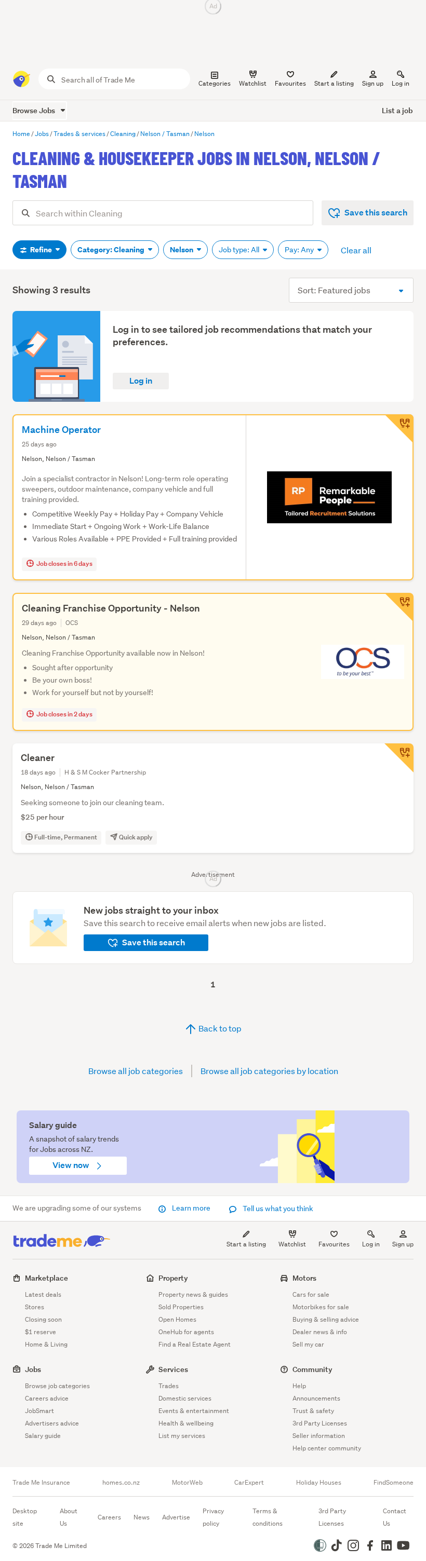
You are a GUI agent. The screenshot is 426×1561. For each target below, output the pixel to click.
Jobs (33, 1369)
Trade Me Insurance (41, 1482)
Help (299, 1385)
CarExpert (249, 1482)
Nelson (182, 250)
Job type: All (240, 249)
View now (71, 1165)
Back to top (219, 1028)
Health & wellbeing (186, 1423)
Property (173, 1278)
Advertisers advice (52, 1423)
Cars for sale (310, 1294)
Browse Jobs (34, 110)
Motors (304, 1278)
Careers (109, 1517)
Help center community (326, 1448)
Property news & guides (193, 1294)
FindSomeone (394, 1482)
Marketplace (46, 1278)
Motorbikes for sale (320, 1306)
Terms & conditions (267, 1517)
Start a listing (246, 1244)
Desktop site (24, 1517)
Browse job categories (57, 1385)
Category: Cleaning (111, 250)
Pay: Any (300, 249)
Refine (41, 250)
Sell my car (308, 1344)
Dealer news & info (319, 1331)
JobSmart (39, 1410)
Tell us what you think (277, 1208)
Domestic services (184, 1398)
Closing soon (43, 1319)
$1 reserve (40, 1331)
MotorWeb (187, 1482)
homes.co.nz (121, 1482)
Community (312, 1369)
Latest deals (43, 1294)
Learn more (191, 1208)
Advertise (176, 1517)
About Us (68, 1517)
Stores (34, 1306)
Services (173, 1369)
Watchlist (292, 1244)
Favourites (334, 1244)
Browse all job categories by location (269, 1070)
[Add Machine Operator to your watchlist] (399, 428)
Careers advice (47, 1398)
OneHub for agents (186, 1331)
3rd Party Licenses (319, 1423)
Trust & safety (313, 1410)
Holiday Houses (318, 1482)
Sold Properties (181, 1306)
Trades (168, 1385)
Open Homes (177, 1319)
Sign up (372, 83)
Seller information (318, 1435)
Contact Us (394, 1517)
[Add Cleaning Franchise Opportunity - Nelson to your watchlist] (399, 607)
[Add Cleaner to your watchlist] (399, 757)
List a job (397, 110)
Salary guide (43, 1435)
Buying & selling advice (325, 1319)
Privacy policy (213, 1517)
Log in (400, 83)
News (142, 1517)
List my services (181, 1435)
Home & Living (46, 1344)
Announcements (316, 1398)
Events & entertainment (193, 1410)
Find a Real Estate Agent (194, 1344)
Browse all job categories (135, 1070)
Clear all (356, 250)
